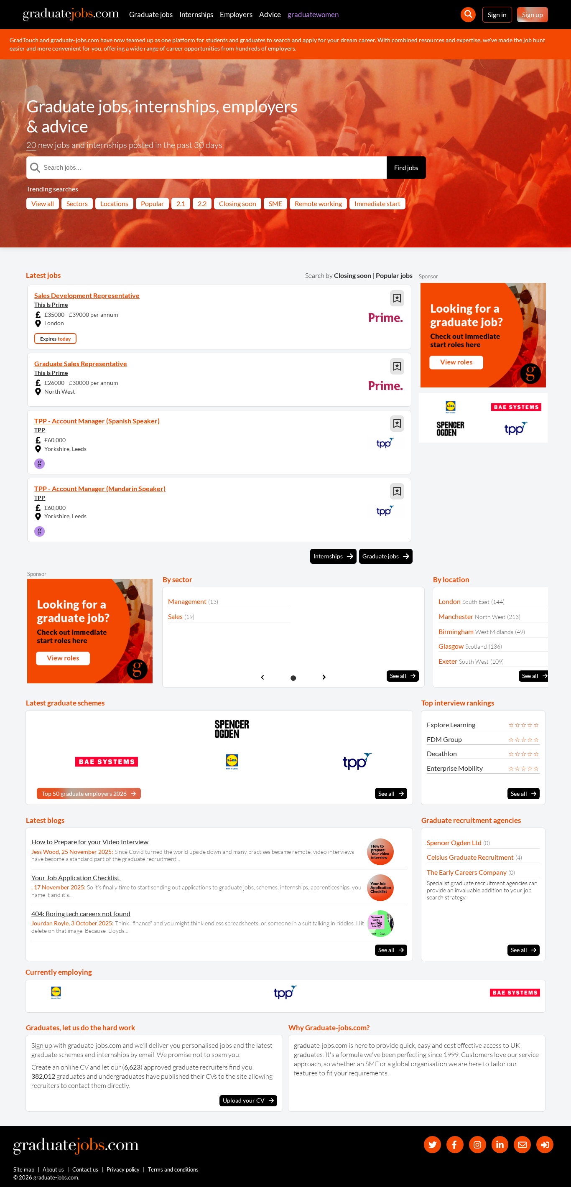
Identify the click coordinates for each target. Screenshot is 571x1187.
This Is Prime (51, 304)
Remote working (318, 203)
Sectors (77, 203)
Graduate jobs (151, 14)
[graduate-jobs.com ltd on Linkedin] (500, 1144)
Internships (196, 14)
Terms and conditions (173, 1169)
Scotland (476, 646)
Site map (23, 1169)
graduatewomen (313, 14)
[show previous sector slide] (262, 677)
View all (42, 203)
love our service (516, 1054)
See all (398, 675)
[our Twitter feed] (432, 1144)
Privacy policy (123, 1169)
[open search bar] (468, 14)
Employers (236, 14)
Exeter (447, 661)
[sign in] (544, 1144)
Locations (114, 203)
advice (64, 126)
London (449, 601)
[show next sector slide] (324, 677)
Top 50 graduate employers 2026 (84, 793)
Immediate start (377, 203)
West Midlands (494, 631)
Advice (270, 14)
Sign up (532, 14)
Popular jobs (394, 275)
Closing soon (237, 203)
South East (475, 601)
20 (31, 145)
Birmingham (456, 631)
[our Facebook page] (455, 1144)
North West (490, 616)
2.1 (180, 203)
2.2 (202, 203)
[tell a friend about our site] (522, 1144)
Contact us (85, 1169)
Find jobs (406, 167)
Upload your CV (244, 1100)
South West (474, 661)
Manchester (455, 616)
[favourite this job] (397, 298)
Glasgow (451, 646)
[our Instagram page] (477, 1144)
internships (175, 106)
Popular (152, 203)
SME (275, 203)
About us (53, 1169)
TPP (39, 429)
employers (260, 106)
